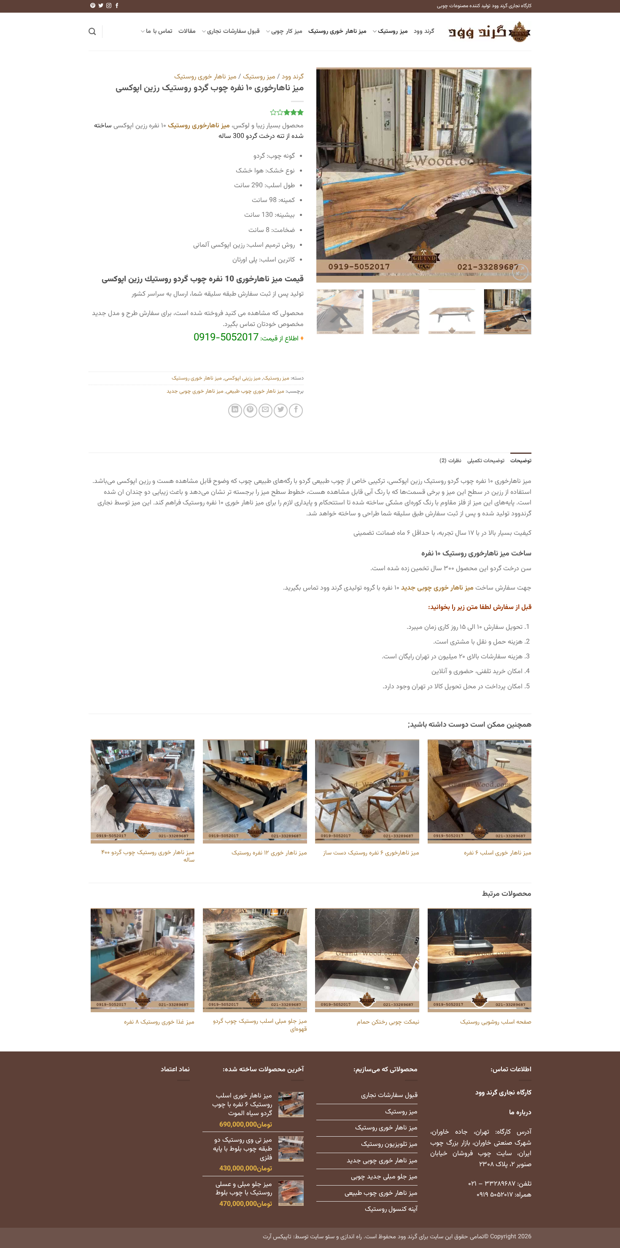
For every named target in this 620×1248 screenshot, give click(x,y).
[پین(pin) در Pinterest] (250, 411)
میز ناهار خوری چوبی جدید (195, 391)
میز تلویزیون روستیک (389, 1144)
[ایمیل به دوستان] (265, 411)
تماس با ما (159, 31)
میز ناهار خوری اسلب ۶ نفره (497, 853)
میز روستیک (392, 31)
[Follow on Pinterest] (92, 6)
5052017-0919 (226, 338)
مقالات (187, 31)
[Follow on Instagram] (108, 6)
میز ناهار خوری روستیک (337, 31)
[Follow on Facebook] (116, 6)
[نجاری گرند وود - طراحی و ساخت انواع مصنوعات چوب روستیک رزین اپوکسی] (489, 31)
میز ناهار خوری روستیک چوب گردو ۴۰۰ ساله (147, 857)
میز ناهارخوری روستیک (199, 126)
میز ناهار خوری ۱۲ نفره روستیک (269, 853)
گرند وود (424, 31)
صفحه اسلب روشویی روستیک (495, 1023)
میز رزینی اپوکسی (242, 378)
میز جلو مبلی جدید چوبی (384, 1177)
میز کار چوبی (286, 31)
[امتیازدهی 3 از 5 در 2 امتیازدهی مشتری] (196, 112)
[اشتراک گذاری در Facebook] (296, 411)
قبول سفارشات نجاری (233, 31)
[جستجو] (92, 31)
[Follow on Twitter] (100, 6)
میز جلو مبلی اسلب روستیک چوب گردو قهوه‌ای (260, 1025)
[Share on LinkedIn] (235, 411)
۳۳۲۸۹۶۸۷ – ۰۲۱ (491, 1184)
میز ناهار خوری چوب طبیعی (255, 391)
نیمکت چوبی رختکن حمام (388, 1023)
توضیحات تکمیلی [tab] (485, 461)
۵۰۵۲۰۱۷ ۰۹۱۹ (495, 1195)
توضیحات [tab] (520, 461)
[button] (520, 272)
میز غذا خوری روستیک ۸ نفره (159, 1023)
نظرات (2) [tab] (450, 461)
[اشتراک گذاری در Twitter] (281, 411)
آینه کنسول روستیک (391, 1209)
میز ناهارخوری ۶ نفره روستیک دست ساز (371, 853)
